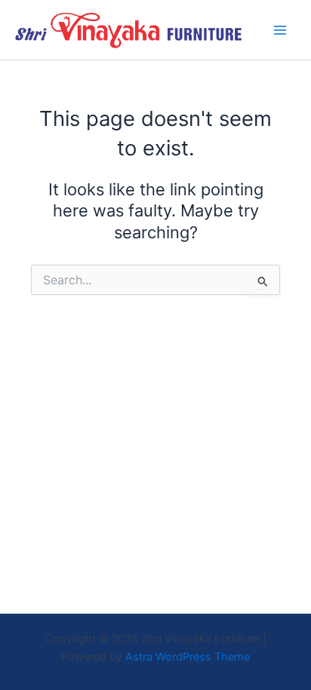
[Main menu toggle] (280, 30)
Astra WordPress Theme (187, 657)
